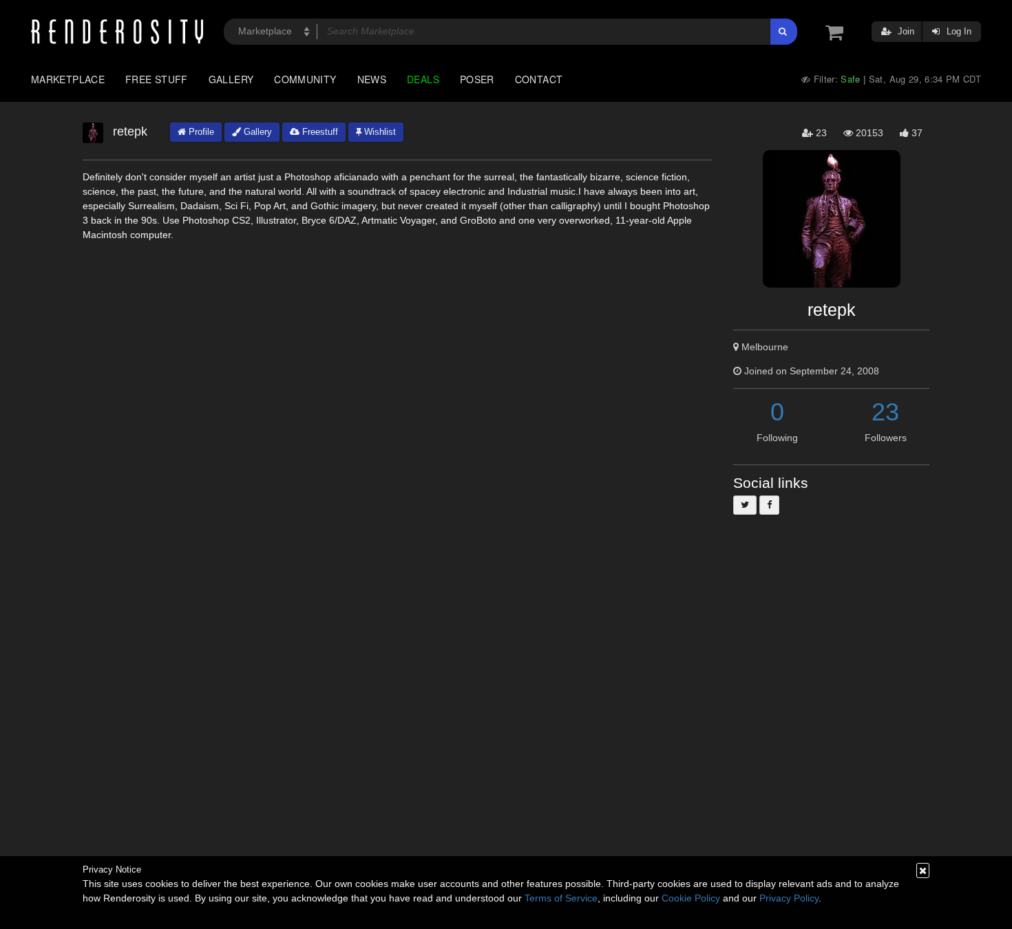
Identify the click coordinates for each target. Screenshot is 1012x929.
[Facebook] (769, 505)
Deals (423, 79)
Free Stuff (156, 79)
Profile (200, 132)
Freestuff (318, 132)
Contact (539, 79)
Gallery (231, 79)
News (371, 79)
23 (885, 412)
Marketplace (68, 79)
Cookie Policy (691, 898)
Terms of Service (561, 898)
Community (305, 79)
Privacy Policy (789, 898)
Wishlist (378, 132)
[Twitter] (745, 505)
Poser (477, 79)
